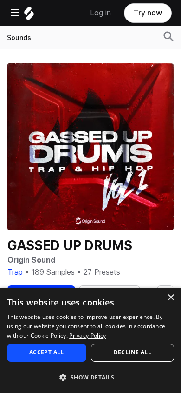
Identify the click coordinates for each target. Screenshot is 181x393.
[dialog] (90, 340)
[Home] (29, 16)
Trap (15, 272)
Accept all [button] (46, 352)
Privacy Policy (87, 335)
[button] (90, 377)
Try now (148, 12)
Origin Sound (31, 260)
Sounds (19, 37)
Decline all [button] (132, 352)
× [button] (170, 297)
